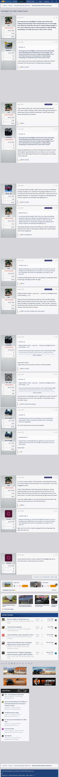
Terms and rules (12, 775)
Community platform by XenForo (18, 771)
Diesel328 (45, 586)
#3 (56, 104)
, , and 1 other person (32, 311)
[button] (25, 1)
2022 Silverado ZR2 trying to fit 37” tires (42, 606)
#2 (56, 42)
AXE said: (21, 47)
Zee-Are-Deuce (11, 629)
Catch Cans (45, 582)
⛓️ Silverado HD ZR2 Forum (12, 716)
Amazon (25, 586)
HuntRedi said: (22, 437)
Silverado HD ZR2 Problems (12, 739)
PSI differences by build (12, 713)
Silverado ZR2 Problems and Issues (14, 732)
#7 (56, 260)
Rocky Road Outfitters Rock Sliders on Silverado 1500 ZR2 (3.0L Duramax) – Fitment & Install (16, 703)
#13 (56, 477)
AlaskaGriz (50, 654)
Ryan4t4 (9, 637)
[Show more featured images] (56, 599)
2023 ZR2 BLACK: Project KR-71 (9, 606)
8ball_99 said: (22, 213)
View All (54, 590)
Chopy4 (9, 621)
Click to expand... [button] (37, 355)
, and (28, 404)
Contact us (5, 775)
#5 (56, 185)
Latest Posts (6, 691)
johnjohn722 (10, 646)
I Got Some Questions (14, 627)
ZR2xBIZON (17, 586)
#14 (56, 511)
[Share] (54, 17)
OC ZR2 (51, 636)
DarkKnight (50, 621)
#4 (56, 129)
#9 (56, 337)
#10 (56, 374)
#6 (56, 208)
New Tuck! (16, 582)
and (24, 67)
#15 (56, 555)
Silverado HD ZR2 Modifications (13, 709)
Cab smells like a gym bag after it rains (20, 635)
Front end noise (9, 729)
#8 (56, 289)
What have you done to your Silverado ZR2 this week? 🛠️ (25, 606)
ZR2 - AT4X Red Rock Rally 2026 (14, 695)
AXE (3, 13)
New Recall (8, 736)
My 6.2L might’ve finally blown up (18, 619)
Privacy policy (21, 775)
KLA (52, 644)
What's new (30, 1)
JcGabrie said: (22, 265)
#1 (56, 17)
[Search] (56, 1)
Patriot (9, 656)
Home (15, 1)
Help (27, 775)
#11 (56, 410)
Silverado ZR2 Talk (9, 698)
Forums (21, 1)
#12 (56, 432)
